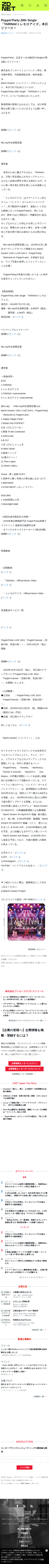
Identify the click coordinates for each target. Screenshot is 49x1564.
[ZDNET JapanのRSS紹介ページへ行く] (31, 1506)
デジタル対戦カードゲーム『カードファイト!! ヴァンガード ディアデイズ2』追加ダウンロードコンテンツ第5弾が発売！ (25, 1013)
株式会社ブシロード (8, 33)
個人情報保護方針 (24, 1529)
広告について (24, 1541)
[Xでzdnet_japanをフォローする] (24, 1506)
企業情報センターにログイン (24, 1063)
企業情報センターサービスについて (24, 1069)
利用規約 (24, 1533)
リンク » (13, 130)
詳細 (42, 1559)
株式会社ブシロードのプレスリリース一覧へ (26, 1020)
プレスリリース (19, 14)
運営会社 (24, 1546)
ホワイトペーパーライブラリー (31, 1277)
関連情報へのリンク (36, 949)
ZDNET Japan (6, 14)
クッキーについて (24, 1537)
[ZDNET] (8, 5)
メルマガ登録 (24, 1467)
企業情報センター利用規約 (22, 1074)
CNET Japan (24, 1483)
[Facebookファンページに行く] (17, 1506)
